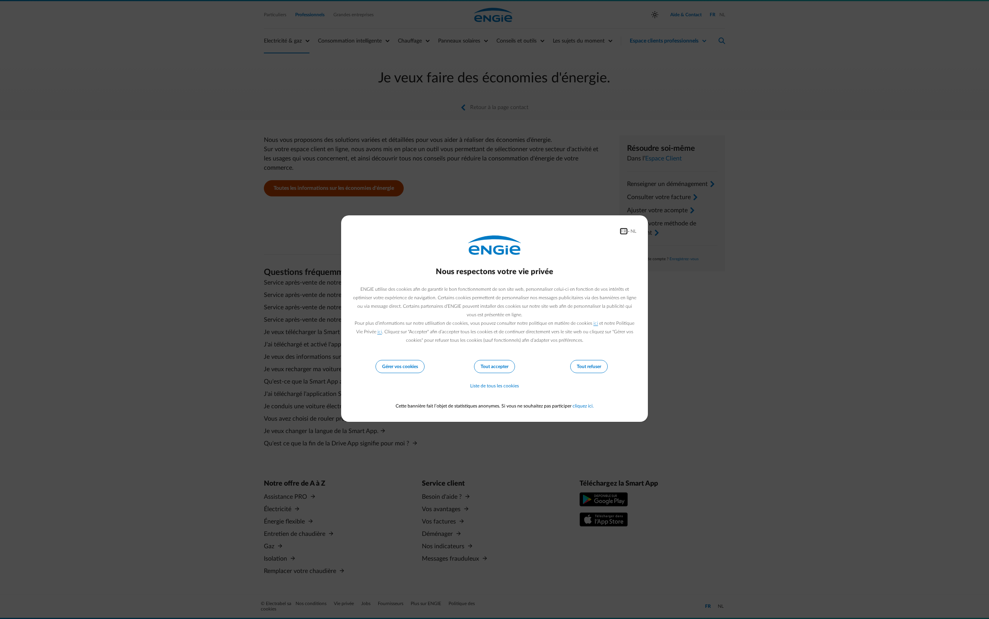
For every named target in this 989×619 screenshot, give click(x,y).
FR (624, 231)
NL (633, 231)
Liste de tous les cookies (494, 386)
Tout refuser (589, 366)
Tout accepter (494, 366)
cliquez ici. (583, 406)
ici (595, 323)
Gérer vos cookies (400, 366)
